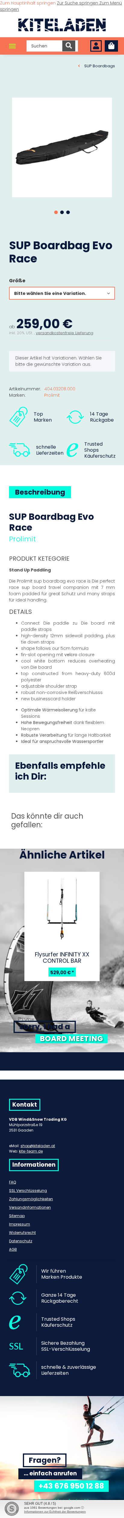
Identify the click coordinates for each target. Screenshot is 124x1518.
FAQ (12, 1182)
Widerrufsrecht (22, 1232)
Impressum (19, 1224)
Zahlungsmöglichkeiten (31, 1198)
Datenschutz (20, 1241)
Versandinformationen (30, 1207)
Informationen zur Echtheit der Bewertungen (55, 1511)
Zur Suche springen (78, 3)
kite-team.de (31, 1151)
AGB (13, 1249)
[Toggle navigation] (12, 46)
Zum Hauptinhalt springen (28, 3)
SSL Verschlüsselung (28, 1190)
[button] (96, 46)
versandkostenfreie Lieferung (64, 333)
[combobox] (62, 293)
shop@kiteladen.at (37, 1145)
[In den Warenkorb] (14, 91)
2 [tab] (62, 212)
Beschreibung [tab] (40, 492)
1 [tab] (56, 212)
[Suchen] (68, 46)
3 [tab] (68, 212)
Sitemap (17, 1215)
